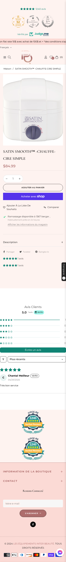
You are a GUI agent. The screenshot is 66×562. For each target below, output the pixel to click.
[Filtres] (3, 359)
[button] (10, 258)
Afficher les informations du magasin (28, 224)
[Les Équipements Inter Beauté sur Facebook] (33, 524)
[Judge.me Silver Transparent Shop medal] (33, 21)
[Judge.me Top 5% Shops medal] (48, 21)
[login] (44, 57)
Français (4, 47)
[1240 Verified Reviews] (33, 434)
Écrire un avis (33, 350)
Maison (7, 68)
